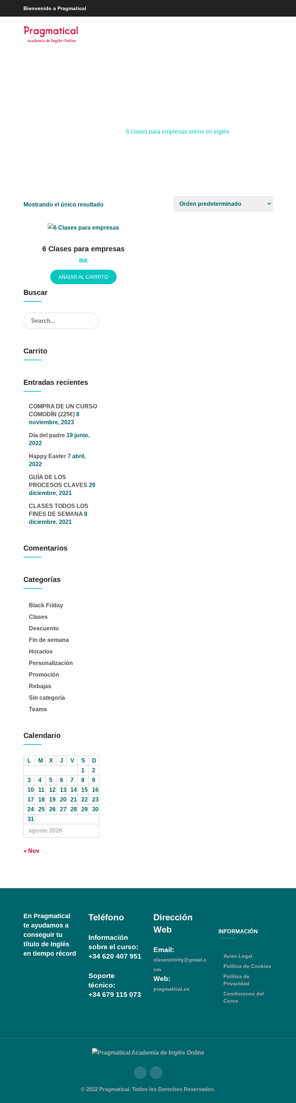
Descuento (44, 628)
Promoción (44, 675)
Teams (38, 709)
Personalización (51, 663)
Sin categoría (47, 698)
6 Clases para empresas (83, 249)
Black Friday (46, 605)
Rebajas (40, 686)
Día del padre (47, 435)
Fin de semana (49, 640)
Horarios (41, 651)
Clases (38, 617)
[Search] (91, 321)
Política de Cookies (247, 966)
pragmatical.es (171, 989)
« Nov (31, 851)
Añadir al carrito (83, 277)
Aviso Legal (237, 956)
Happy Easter (47, 456)
